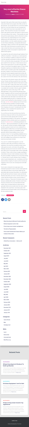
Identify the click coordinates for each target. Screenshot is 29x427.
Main (5, 322)
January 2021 (7, 273)
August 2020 (6, 286)
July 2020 (6, 289)
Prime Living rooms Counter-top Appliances (13, 226)
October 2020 (7, 281)
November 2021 (7, 248)
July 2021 (6, 258)
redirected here (9, 122)
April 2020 (6, 297)
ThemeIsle (19, 423)
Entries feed (6, 334)
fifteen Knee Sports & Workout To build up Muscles (15, 221)
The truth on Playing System (10, 228)
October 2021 (7, 250)
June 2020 (6, 292)
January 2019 (7, 310)
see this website (9, 101)
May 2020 (6, 294)
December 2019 (7, 307)
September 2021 (7, 253)
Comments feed (7, 337)
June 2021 (6, 261)
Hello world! (19, 241)
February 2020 (7, 302)
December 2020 (7, 276)
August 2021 (6, 255)
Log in (5, 332)
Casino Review (7, 319)
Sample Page (14, 420)
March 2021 (6, 268)
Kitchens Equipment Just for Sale (11, 223)
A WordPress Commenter (9, 241)
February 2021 (7, 271)
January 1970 (7, 312)
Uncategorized (10, 195)
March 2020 (6, 299)
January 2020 (7, 304)
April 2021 (6, 266)
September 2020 (7, 284)
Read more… (18, 372)
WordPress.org (7, 339)
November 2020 (7, 279)
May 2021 (6, 263)
